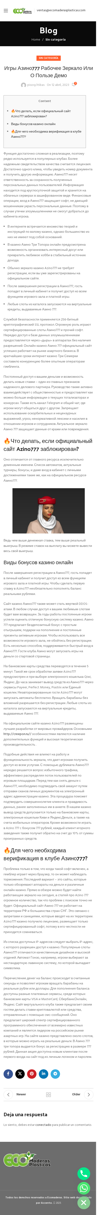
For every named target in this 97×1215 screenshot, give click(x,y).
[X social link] (20, 1074)
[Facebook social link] (8, 1074)
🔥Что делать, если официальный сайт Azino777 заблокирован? (41, 114)
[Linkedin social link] (43, 1074)
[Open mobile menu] (6, 10)
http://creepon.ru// (17, 734)
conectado (43, 1125)
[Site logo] (22, 10)
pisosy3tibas (35, 85)
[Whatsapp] (83, 1188)
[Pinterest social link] (31, 1074)
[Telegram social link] (55, 1074)
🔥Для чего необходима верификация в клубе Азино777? (46, 134)
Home (36, 39)
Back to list (48, 1094)
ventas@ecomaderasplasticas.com (61, 10)
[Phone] (83, 1173)
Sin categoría (55, 39)
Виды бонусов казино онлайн (33, 124)
